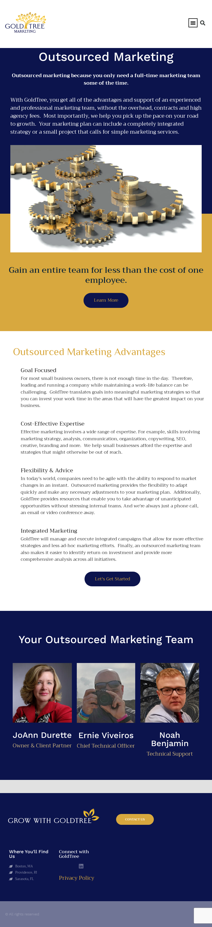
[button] (193, 23)
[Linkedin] (81, 866)
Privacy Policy (76, 878)
